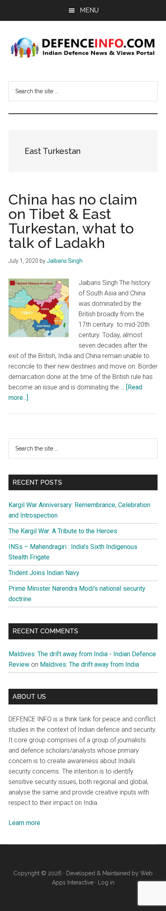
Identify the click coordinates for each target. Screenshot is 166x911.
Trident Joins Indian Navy (43, 573)
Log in (106, 882)
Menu (89, 10)
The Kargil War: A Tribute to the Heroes (62, 531)
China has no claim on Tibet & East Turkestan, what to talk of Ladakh (72, 221)
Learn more (24, 823)
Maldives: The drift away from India (89, 664)
